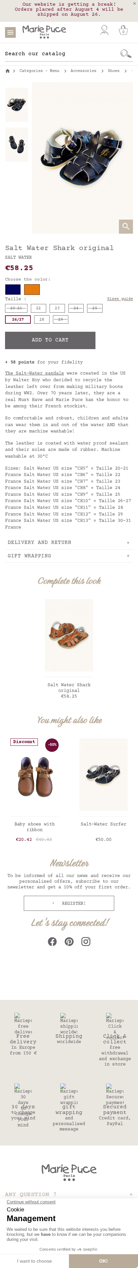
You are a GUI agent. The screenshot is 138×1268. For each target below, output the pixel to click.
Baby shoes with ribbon (34, 827)
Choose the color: (28, 279)
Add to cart (50, 340)
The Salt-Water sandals (34, 373)
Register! (72, 903)
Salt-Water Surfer (103, 824)
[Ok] (126, 54)
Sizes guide (120, 299)
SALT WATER (18, 257)
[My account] (104, 30)
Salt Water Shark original (69, 688)
